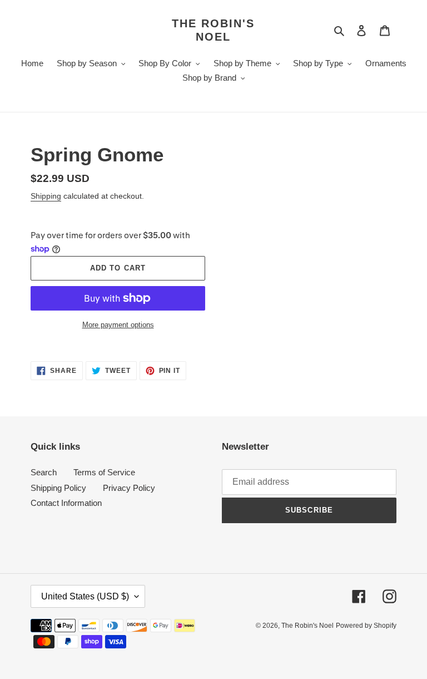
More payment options (118, 325)
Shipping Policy (58, 488)
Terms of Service (104, 472)
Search (44, 472)
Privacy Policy (129, 488)
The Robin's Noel (213, 30)
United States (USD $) (85, 596)
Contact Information (66, 503)
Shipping (46, 195)
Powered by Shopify (366, 625)
